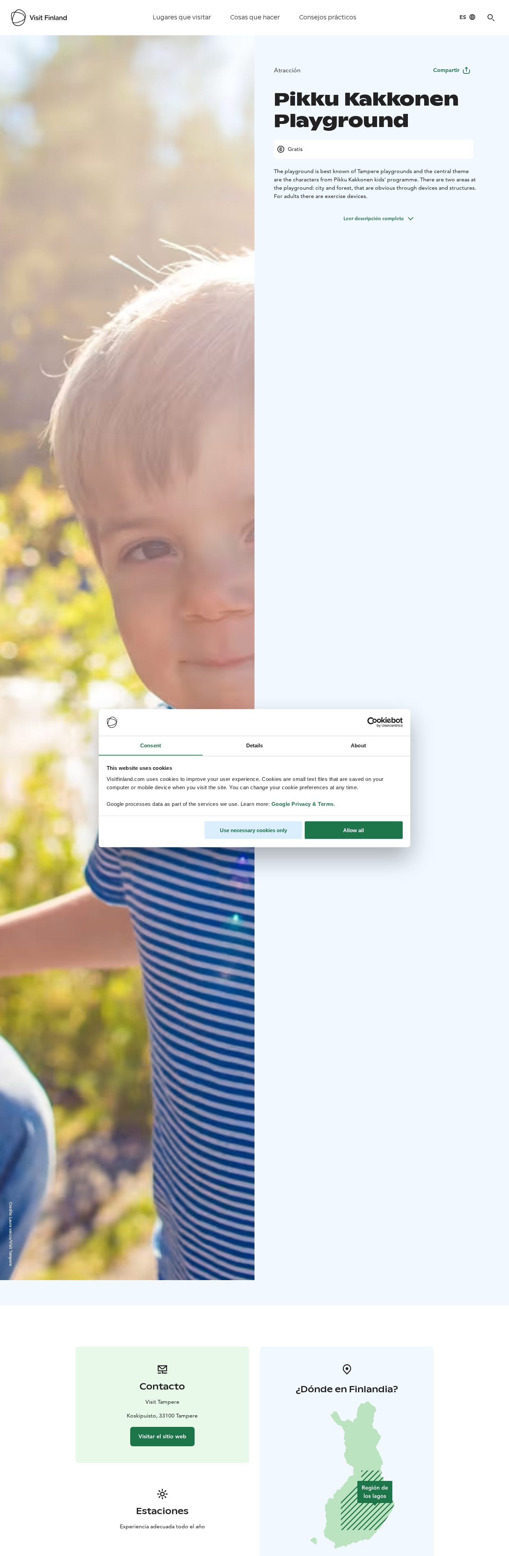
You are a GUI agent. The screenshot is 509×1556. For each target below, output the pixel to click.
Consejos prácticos (327, 17)
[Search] (491, 18)
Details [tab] (254, 745)
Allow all (353, 830)
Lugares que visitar (182, 17)
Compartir (446, 70)
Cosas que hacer (255, 17)
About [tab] (358, 745)
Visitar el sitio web (162, 1436)
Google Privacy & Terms (302, 804)
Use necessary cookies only (253, 830)
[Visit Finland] (39, 17)
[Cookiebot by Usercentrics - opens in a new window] (372, 722)
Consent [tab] (150, 745)
